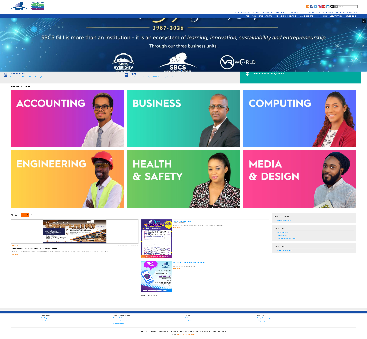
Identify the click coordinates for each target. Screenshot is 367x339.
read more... (177, 227)
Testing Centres (293, 12)
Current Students (281, 12)
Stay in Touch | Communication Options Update (189, 262)
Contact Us (44, 321)
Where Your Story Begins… (285, 250)
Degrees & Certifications (120, 321)
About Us (256, 12)
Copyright (198, 331)
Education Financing (283, 235)
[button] (364, 21)
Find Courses (251, 16)
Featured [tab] (25, 215)
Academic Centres (307, 16)
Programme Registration (307, 12)
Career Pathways (265, 16)
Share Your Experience (284, 220)
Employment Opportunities (157, 331)
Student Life (351, 16)
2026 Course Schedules (243, 12)
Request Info (338, 12)
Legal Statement (186, 331)
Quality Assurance (210, 331)
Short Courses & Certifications (330, 16)
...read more (14, 254)
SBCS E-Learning (282, 232)
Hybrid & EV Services (350, 12)
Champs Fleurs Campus (264, 318)
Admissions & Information (286, 16)
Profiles (187, 318)
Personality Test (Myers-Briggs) (286, 238)
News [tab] (32, 215)
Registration (188, 321)
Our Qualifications (267, 12)
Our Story (44, 318)
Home (143, 331)
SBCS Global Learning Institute (186, 334)
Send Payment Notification (324, 12)
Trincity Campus (262, 321)
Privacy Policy (173, 331)
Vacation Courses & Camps (182, 221)
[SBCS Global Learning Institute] (27, 6)
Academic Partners (118, 318)
